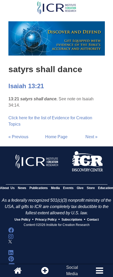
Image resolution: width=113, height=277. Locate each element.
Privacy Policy (46, 219)
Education (105, 188)
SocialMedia (72, 270)
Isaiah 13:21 (26, 86)
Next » (91, 137)
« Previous (18, 137)
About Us (7, 188)
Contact (93, 219)
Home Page (56, 137)
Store (91, 188)
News (22, 188)
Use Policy (22, 219)
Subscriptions (71, 219)
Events (68, 188)
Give (80, 188)
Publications (38, 188)
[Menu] (99, 270)
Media (55, 188)
